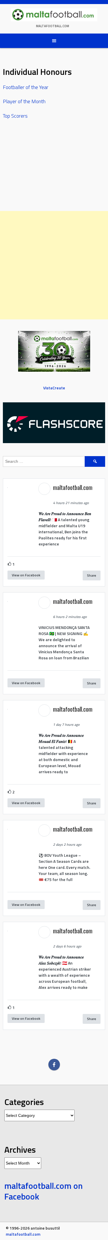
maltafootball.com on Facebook (43, 1191)
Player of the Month (24, 101)
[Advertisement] (54, 265)
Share (91, 575)
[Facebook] (54, 1064)
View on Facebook (26, 575)
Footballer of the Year (25, 87)
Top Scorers (15, 116)
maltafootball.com (52, 26)
